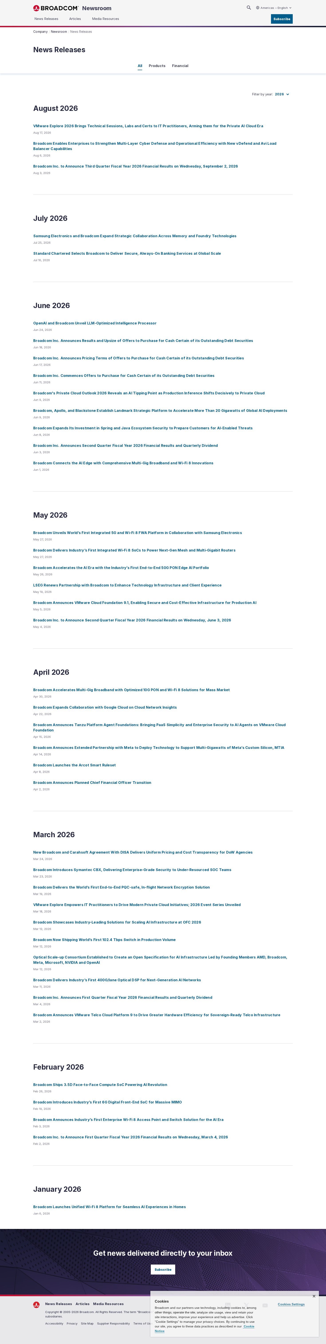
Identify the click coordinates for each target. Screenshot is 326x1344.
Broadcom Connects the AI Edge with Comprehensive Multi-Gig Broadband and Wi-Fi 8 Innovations (123, 463)
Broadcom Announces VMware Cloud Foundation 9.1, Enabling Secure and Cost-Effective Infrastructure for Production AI (144, 602)
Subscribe (281, 19)
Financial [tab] (180, 66)
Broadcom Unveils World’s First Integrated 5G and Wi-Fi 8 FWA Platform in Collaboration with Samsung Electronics (137, 532)
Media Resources (108, 1304)
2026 (279, 94)
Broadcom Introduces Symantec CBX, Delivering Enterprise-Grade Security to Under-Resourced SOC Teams (132, 870)
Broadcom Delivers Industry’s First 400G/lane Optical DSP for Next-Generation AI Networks (117, 980)
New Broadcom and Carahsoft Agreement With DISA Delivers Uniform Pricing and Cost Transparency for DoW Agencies (143, 852)
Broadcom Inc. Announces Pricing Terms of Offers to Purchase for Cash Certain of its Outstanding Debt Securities (138, 358)
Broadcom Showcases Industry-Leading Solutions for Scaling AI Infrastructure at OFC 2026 (117, 922)
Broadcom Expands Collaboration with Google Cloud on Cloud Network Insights (105, 707)
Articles (83, 1304)
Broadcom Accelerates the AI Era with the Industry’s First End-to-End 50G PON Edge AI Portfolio (121, 567)
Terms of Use (143, 1323)
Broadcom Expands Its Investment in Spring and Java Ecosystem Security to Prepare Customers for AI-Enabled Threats (143, 428)
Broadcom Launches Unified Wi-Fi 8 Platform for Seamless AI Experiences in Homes (109, 1207)
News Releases (58, 1304)
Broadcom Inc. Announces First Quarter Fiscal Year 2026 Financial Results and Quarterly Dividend (122, 997)
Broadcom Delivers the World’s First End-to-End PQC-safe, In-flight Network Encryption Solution (121, 887)
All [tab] (140, 66)
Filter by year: (262, 94)
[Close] (314, 1296)
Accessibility (54, 1323)
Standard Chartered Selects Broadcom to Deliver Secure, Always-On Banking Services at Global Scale (127, 253)
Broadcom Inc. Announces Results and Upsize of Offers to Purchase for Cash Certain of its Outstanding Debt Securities (143, 340)
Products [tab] (157, 66)
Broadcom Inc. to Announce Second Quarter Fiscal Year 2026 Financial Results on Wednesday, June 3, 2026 (132, 620)
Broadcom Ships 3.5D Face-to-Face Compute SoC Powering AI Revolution (100, 1084)
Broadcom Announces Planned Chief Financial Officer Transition (92, 782)
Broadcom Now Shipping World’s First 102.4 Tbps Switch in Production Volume (104, 939)
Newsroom (97, 8)
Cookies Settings (291, 1304)
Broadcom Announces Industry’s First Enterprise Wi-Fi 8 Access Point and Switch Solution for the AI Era (128, 1119)
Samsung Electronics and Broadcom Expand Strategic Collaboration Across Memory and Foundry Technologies (135, 236)
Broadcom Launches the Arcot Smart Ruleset (74, 765)
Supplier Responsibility (113, 1323)
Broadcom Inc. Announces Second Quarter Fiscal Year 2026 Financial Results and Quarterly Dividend (125, 445)
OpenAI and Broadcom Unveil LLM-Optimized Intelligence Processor (95, 323)
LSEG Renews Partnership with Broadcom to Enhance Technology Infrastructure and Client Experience (127, 585)
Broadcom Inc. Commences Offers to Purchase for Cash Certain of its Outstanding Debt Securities (124, 375)
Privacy (72, 1323)
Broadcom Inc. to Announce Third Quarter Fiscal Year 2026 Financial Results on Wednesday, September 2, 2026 (135, 166)
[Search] (249, 7)
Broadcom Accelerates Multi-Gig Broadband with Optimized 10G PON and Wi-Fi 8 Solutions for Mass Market (131, 690)
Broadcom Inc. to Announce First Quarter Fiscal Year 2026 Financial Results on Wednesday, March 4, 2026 (130, 1137)
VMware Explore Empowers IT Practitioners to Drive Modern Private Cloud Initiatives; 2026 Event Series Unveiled (137, 904)
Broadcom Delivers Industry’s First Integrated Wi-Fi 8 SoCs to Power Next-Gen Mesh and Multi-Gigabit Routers (134, 550)
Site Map (87, 1323)
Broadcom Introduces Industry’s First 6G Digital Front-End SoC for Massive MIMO (107, 1102)
